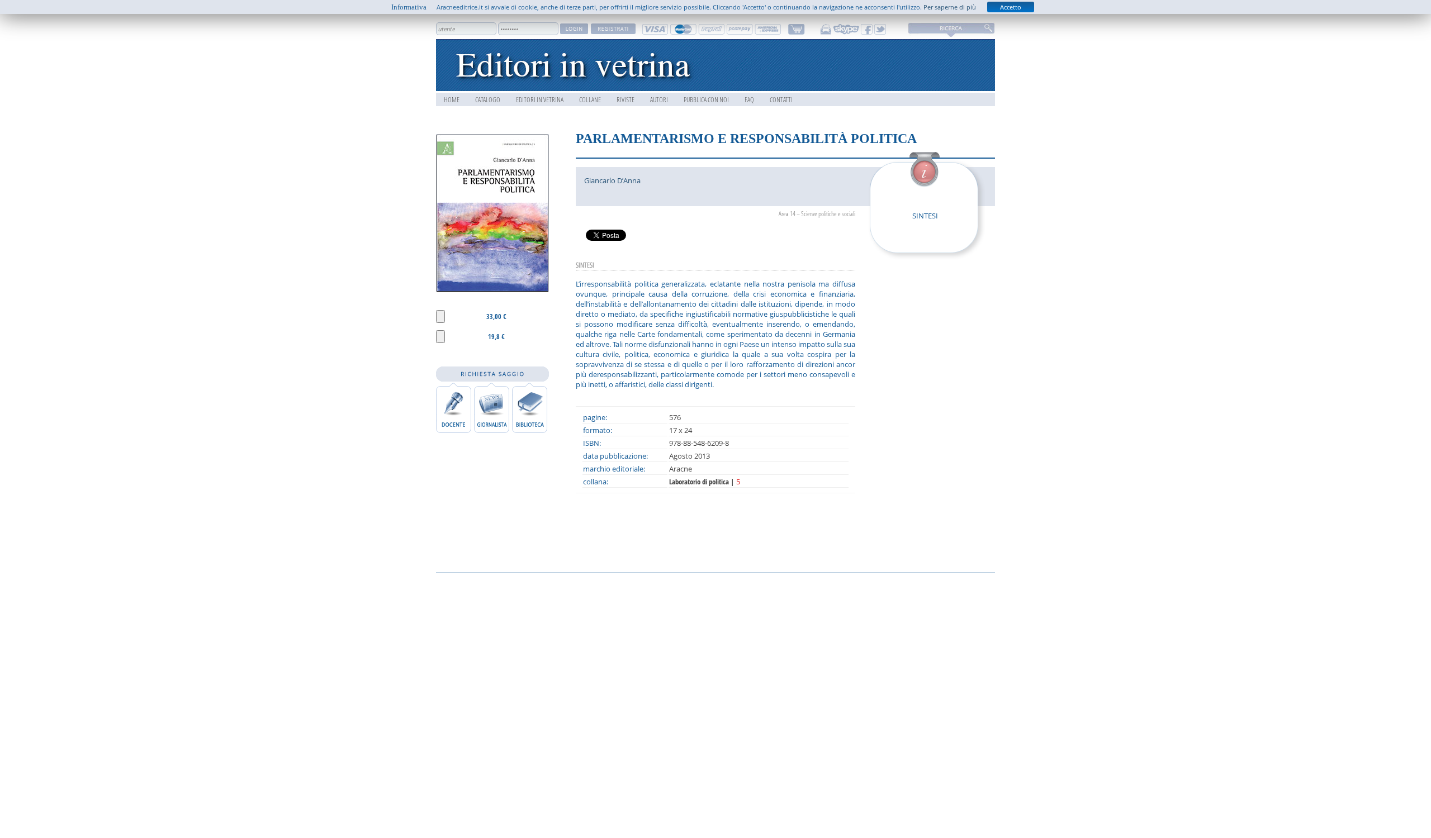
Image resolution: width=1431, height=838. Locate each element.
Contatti (781, 99)
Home (451, 99)
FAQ (749, 99)
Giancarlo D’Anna (612, 180)
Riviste (625, 99)
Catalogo (487, 99)
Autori (659, 99)
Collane (590, 99)
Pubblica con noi (706, 99)
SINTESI (925, 216)
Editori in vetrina (539, 99)
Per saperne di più (949, 7)
